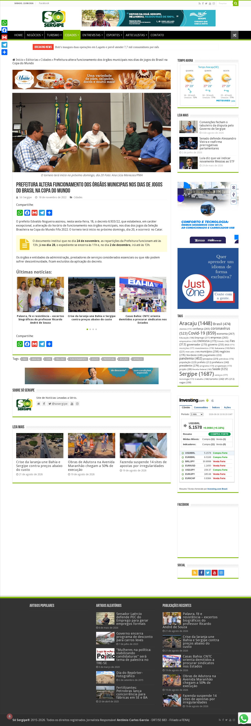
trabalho (202, 379)
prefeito (204, 362)
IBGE (229, 345)
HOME (18, 35)
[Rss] (199, 3)
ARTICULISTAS (135, 35)
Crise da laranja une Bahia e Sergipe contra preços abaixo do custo (93, 47)
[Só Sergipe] (53, 17)
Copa (48, 359)
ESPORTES (113, 35)
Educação (186, 338)
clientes (185, 329)
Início (19, 59)
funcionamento (78, 359)
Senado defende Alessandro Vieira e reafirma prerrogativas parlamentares (218, 143)
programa (207, 366)
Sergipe (196, 374)
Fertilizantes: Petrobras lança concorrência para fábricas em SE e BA (131, 692)
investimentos (204, 348)
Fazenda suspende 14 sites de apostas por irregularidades (143, 464)
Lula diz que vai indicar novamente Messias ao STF (217, 159)
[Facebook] (203, 3)
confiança (201, 328)
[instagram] (213, 3)
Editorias (32, 59)
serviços (137, 359)
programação (223, 366)
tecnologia (186, 379)
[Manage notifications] (9, 716)
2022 (24, 359)
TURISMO (53, 35)
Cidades (46, 59)
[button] (162, 304)
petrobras (226, 359)
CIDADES (71, 35)
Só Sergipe (25, 197)
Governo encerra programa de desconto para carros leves (134, 636)
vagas (185, 382)
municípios (209, 351)
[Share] (4, 52)
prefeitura (108, 359)
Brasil (221, 324)
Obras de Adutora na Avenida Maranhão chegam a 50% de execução (91, 466)
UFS (229, 379)
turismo (216, 378)
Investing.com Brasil (217, 489)
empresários (188, 341)
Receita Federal (202, 369)
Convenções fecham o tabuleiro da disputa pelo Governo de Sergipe (217, 125)
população (188, 362)
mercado (192, 351)
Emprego (202, 337)
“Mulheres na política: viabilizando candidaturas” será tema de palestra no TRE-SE (123, 656)
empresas (219, 337)
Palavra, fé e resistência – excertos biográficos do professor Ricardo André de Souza (40, 319)
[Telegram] (4, 44)
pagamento (212, 355)
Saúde (220, 369)
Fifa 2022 (60, 359)
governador (197, 344)
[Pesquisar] (236, 3)
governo (216, 344)
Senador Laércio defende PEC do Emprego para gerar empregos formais (132, 619)
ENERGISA (207, 341)
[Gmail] (4, 37)
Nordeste (194, 355)
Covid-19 (202, 333)
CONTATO (157, 35)
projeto (185, 369)
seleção (124, 359)
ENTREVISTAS (92, 35)
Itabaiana (222, 348)
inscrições (186, 348)
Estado (223, 341)
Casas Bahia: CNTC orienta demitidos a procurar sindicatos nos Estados (143, 319)
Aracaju (36, 359)
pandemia (190, 358)
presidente (189, 365)
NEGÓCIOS (34, 35)
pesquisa (210, 358)
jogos (95, 359)
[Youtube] (210, 3)
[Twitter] (206, 3)
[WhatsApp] (4, 22)
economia (225, 333)
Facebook (44, 3)
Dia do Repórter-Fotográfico (129, 674)
